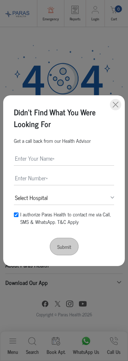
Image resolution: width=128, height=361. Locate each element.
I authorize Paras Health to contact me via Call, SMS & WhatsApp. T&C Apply (65, 217)
